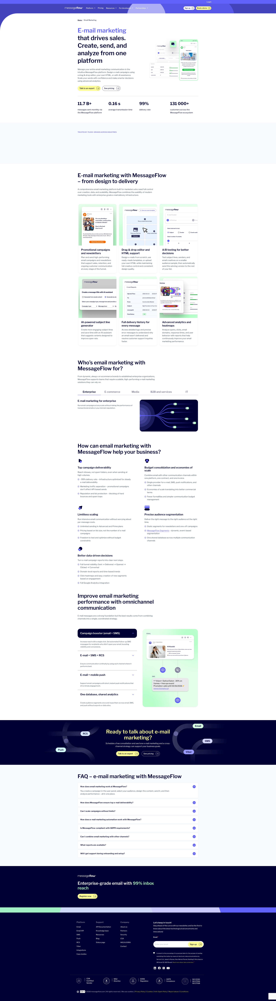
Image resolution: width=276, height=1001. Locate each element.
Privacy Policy (140, 992)
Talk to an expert (86, 88)
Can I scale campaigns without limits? (97, 811)
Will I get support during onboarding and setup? (102, 853)
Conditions (184, 992)
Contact (123, 946)
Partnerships (141, 8)
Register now (85, 896)
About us (123, 927)
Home (80, 20)
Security (123, 935)
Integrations (81, 950)
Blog (97, 939)
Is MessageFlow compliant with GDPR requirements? (105, 828)
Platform (89, 8)
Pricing (101, 8)
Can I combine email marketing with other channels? (104, 837)
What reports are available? (93, 845)
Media (135, 391)
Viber (79, 946)
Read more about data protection (183, 962)
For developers (125, 8)
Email (79, 927)
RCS (78, 942)
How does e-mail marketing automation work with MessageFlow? (110, 819)
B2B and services (161, 391)
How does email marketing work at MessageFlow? (103, 786)
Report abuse (174, 992)
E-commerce (112, 391)
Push (78, 939)
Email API (80, 931)
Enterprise (89, 391)
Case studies (81, 954)
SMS (78, 935)
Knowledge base (102, 931)
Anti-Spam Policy (160, 992)
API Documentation (103, 927)
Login (209, 2)
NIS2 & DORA (125, 942)
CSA (122, 939)
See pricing (109, 88)
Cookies (150, 992)
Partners (123, 931)
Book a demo (202, 8)
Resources (110, 8)
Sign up (187, 8)
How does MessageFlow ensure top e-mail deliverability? (106, 803)
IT (187, 391)
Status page (100, 942)
